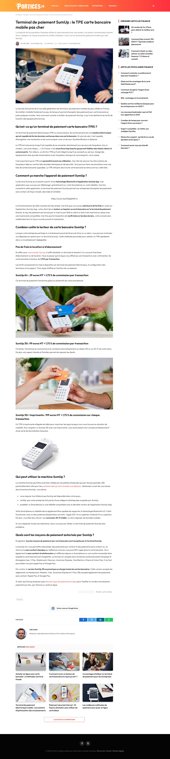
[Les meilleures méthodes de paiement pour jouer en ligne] (98, 693)
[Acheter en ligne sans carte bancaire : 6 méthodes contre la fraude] (31, 662)
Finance (112, 6)
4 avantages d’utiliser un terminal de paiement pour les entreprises (97, 675)
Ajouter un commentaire (64, 719)
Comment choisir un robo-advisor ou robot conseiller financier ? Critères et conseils (142, 55)
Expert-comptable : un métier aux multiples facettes (135, 130)
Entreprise (97, 6)
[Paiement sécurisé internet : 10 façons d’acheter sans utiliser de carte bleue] (64, 693)
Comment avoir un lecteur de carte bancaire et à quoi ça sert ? (63, 675)
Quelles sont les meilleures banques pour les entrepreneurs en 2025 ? (137, 104)
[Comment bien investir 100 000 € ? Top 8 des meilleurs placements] (124, 42)
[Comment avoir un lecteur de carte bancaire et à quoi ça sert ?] (64, 662)
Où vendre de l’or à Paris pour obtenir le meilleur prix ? (142, 30)
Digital (55, 6)
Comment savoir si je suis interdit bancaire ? (134, 146)
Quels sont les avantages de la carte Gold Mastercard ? (135, 82)
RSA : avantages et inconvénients (135, 98)
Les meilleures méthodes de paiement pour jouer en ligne (95, 706)
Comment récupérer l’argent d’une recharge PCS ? (135, 91)
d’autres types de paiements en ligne (61, 581)
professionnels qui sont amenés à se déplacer (61, 486)
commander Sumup (36, 252)
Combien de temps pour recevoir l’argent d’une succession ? (134, 121)
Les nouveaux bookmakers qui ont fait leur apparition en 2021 (136, 113)
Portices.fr (19, 15)
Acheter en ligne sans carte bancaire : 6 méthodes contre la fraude (29, 676)
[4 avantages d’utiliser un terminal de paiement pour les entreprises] (98, 662)
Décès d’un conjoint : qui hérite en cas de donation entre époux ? (137, 138)
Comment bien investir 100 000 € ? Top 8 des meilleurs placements (142, 42)
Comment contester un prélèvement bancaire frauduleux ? (136, 74)
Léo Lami (26, 43)
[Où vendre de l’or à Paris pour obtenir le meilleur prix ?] (124, 30)
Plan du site (101, 751)
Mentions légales (118, 751)
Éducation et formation (76, 6)
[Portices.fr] (30, 5)
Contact (108, 751)
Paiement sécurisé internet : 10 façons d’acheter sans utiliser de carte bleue (63, 708)
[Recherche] (153, 5)
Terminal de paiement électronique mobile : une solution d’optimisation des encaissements (31, 708)
